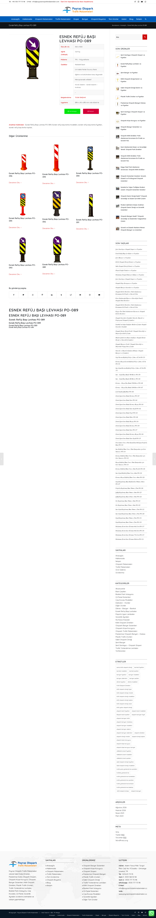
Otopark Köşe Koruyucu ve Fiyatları (126, 283)
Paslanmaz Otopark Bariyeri (94, 874)
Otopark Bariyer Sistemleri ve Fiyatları (127, 287)
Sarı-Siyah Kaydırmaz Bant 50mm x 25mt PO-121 (130, 509)
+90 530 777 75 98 (18, 2)
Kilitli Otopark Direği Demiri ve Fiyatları (128, 262)
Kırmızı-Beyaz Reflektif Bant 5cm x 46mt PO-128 (130, 477)
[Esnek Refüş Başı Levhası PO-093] (23, 203)
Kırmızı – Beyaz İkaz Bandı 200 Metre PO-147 (129, 387)
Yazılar (120, 835)
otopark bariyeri (136, 791)
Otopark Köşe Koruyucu (125, 628)
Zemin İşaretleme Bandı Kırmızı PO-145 (127, 396)
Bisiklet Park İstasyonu (125, 594)
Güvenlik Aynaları (122, 617)
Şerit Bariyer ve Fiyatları (123, 258)
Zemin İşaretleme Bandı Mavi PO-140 (127, 417)
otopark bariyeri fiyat (138, 714)
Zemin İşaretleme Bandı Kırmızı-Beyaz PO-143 (129, 404)
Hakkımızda (120, 558)
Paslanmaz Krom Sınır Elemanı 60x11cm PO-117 (130, 526)
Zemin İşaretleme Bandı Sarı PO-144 (126, 400)
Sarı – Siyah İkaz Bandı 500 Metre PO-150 (128, 375)
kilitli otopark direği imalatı (125, 693)
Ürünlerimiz (120, 573)
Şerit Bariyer (120, 642)
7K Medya (57, 912)
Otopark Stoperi (89, 871)
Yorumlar (121, 837)
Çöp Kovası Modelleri (124, 600)
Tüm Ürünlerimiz (53, 877)
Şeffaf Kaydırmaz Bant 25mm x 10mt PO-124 (128, 497)
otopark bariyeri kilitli (123, 718)
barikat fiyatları (139, 667)
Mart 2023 (119, 816)
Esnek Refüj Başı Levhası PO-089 (22, 25)
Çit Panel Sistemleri (123, 597)
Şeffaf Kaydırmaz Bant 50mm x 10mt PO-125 (128, 492)
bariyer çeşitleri (134, 678)
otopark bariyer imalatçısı (124, 722)
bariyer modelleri (134, 675)
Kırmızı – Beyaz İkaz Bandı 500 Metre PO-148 (129, 383)
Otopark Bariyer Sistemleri (126, 625)
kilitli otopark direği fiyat (124, 689)
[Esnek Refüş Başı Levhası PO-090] (23, 249)
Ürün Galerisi (121, 570)
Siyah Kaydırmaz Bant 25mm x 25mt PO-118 (128, 522)
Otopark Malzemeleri (124, 564)
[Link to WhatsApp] (145, 1)
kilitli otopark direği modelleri (125, 696)
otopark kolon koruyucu (124, 740)
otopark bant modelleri (139, 711)
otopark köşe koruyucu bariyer (126, 747)
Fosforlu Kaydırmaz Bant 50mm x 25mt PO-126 (129, 488)
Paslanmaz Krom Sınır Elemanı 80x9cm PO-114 (129, 539)
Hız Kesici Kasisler (123, 620)
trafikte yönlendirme (123, 773)
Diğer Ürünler (121, 606)
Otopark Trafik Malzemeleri (126, 631)
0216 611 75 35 (127, 874)
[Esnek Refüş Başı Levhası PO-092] (56, 203)
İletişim (118, 561)
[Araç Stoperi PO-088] (2, 459)
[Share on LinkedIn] (52, 295)
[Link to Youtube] (142, 1)
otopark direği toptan (138, 736)
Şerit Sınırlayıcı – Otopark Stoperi (129, 645)
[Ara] (144, 19)
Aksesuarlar (120, 589)
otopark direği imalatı (123, 736)
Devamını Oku (14, 182)
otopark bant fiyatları (123, 711)
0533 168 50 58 (131, 877)
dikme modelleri (133, 682)
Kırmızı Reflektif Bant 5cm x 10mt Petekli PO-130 (130, 469)
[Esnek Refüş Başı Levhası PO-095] (56, 157)
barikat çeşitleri (134, 671)
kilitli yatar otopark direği (124, 707)
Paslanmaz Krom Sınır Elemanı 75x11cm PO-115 (130, 535)
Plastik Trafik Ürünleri (124, 637)
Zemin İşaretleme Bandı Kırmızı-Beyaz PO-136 (129, 434)
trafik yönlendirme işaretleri (125, 780)
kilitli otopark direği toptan (125, 700)
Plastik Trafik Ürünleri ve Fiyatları (126, 270)
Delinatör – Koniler (123, 603)
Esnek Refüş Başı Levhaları (126, 611)
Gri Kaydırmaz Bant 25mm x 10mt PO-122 (128, 505)
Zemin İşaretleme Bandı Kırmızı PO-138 (127, 426)
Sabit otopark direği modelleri (126, 765)
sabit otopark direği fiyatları (125, 762)
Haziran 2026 (121, 810)
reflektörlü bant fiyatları (124, 751)
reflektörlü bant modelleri (124, 754)
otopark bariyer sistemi (124, 729)
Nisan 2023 (120, 813)
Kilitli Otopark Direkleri (124, 623)
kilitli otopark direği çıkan (124, 704)
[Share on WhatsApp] (32, 295)
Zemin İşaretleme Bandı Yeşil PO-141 (127, 413)
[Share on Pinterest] (42, 295)
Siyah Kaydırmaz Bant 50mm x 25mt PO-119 (128, 518)
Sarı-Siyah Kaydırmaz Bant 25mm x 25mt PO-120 (130, 514)
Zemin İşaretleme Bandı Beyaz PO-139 (127, 421)
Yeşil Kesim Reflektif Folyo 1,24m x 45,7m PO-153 (130, 357)
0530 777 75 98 (131, 880)
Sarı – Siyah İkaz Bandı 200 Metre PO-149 (128, 379)
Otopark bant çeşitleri (123, 714)
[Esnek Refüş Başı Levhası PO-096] (23, 157)
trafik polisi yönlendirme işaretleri (127, 769)
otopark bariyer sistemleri (124, 733)
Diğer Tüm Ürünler (90, 900)
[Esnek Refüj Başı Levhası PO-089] (56, 248)
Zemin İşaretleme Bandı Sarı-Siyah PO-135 (128, 438)
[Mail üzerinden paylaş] (80, 295)
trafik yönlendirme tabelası (125, 787)
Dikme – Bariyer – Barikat (126, 608)
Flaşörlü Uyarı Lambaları (125, 614)
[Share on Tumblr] (61, 295)
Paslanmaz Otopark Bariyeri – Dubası (130, 634)
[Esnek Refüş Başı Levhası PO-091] (90, 204)
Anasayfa (119, 556)
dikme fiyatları (121, 682)
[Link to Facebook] (135, 1)
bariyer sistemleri (122, 678)
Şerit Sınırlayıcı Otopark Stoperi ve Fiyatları (129, 249)
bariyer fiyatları (121, 675)
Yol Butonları (121, 651)
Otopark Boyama (54, 880)
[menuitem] (15, 19)
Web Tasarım (45, 912)
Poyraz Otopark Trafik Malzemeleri (27, 912)
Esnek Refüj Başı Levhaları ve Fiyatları (127, 253)
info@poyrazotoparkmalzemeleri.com (45, 2)
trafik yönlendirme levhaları (125, 784)
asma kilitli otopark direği (124, 667)
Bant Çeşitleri (121, 591)
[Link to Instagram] (138, 1)
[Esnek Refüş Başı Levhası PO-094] (90, 157)
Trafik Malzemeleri (123, 567)
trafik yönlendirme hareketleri (126, 776)
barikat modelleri (122, 671)
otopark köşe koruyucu (123, 744)
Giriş (117, 832)
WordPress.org (122, 840)
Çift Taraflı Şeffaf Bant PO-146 (125, 392)
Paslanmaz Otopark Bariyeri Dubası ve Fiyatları (130, 275)
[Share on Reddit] (70, 295)
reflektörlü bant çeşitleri (124, 758)
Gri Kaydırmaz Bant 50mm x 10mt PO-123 (128, 501)
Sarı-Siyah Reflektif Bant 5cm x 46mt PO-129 (129, 473)
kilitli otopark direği (123, 791)
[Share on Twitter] (23, 295)
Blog (49, 883)
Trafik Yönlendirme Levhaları (127, 648)
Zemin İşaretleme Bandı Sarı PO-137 (126, 430)
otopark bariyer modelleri (124, 725)
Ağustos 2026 (121, 807)
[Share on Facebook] (14, 295)
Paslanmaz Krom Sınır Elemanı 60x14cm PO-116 (130, 531)
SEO (52, 912)
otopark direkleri (140, 733)
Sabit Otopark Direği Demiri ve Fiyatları (128, 266)
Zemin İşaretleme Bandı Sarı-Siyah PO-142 (128, 409)
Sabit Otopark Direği (124, 640)
